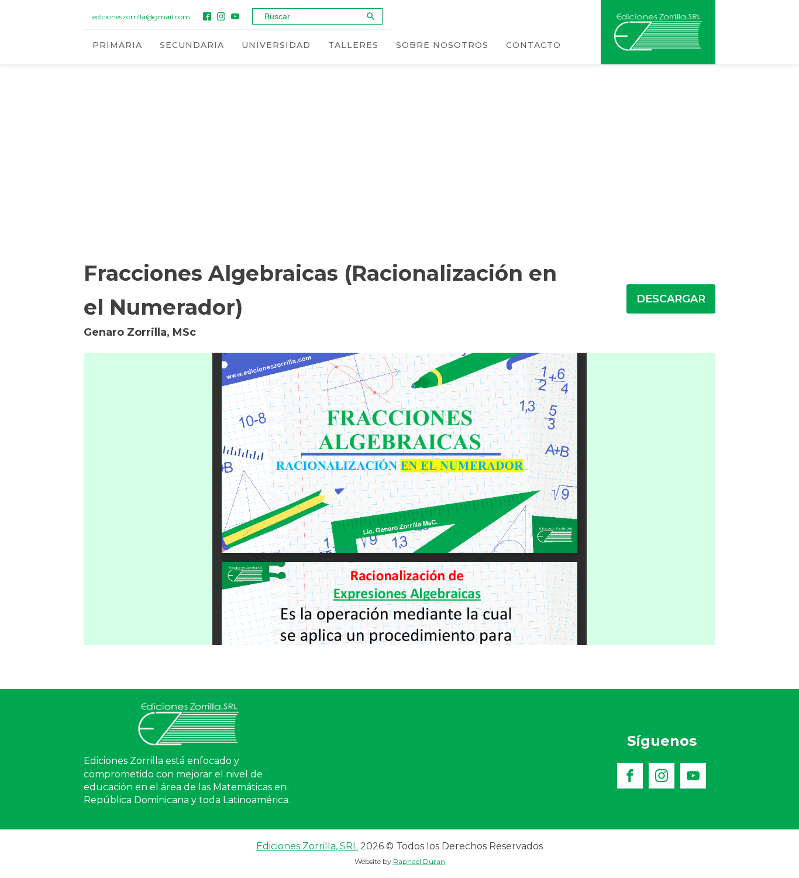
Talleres (353, 45)
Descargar (670, 298)
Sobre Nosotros (442, 45)
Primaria (117, 45)
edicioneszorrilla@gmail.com (141, 16)
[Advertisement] (399, 157)
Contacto (533, 45)
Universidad (276, 45)
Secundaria (192, 45)
